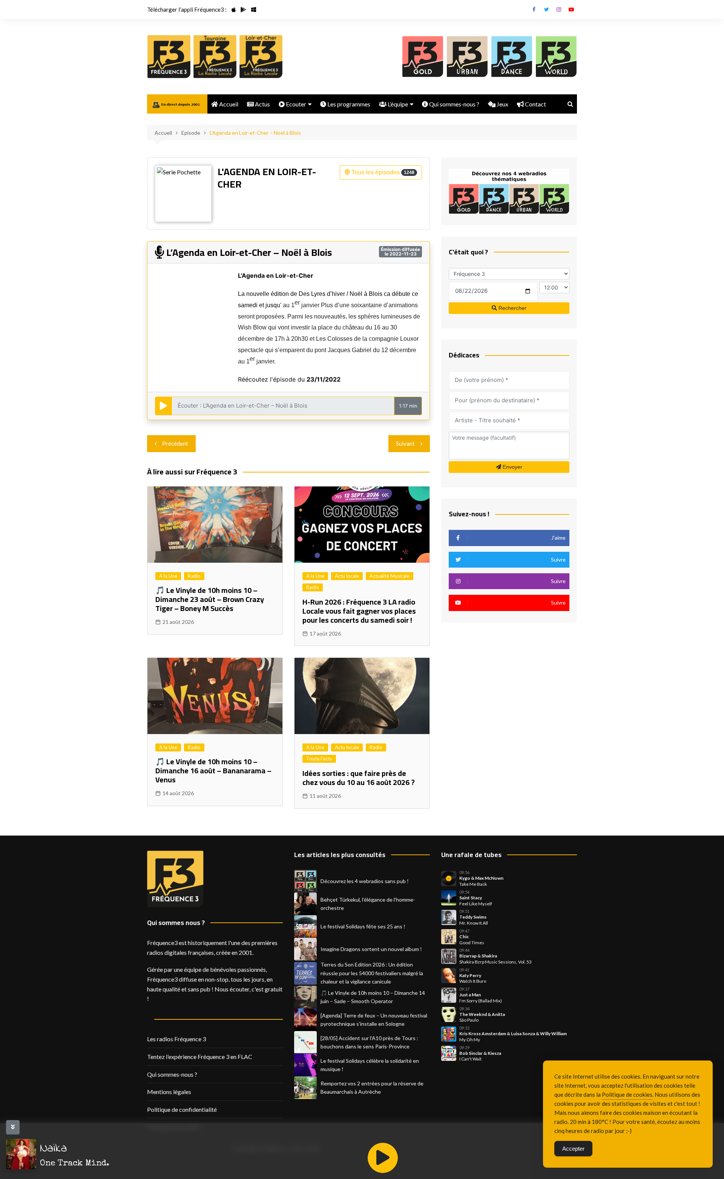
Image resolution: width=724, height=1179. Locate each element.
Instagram (558, 9)
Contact (535, 104)
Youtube (571, 9)
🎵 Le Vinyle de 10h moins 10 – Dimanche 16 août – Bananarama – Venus (213, 770)
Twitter (546, 9)
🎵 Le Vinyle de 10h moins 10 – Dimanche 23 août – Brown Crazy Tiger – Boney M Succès (209, 599)
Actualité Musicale (390, 576)
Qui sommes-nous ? (453, 104)
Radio (194, 576)
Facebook (534, 9)
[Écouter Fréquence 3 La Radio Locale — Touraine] (215, 56)
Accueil (228, 104)
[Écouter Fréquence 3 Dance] (511, 56)
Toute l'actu (319, 759)
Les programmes (348, 104)
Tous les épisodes (382, 172)
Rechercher (511, 308)
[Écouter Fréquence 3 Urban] (467, 56)
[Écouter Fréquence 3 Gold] (422, 56)
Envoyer (511, 467)
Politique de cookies (627, 1094)
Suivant (405, 443)
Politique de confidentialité (182, 1109)
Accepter (573, 1148)
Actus (262, 104)
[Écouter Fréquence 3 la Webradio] (169, 56)
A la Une (168, 576)
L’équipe (397, 104)
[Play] (383, 1158)
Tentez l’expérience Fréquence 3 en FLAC (199, 1056)
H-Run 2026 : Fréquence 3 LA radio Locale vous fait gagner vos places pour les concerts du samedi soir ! (359, 611)
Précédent (175, 443)
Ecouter (295, 104)
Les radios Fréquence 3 (176, 1038)
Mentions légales (169, 1091)
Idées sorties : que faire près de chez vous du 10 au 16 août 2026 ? (358, 777)
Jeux (501, 104)
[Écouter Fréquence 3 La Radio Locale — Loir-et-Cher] (261, 56)
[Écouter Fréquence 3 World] (556, 56)
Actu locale (347, 576)
